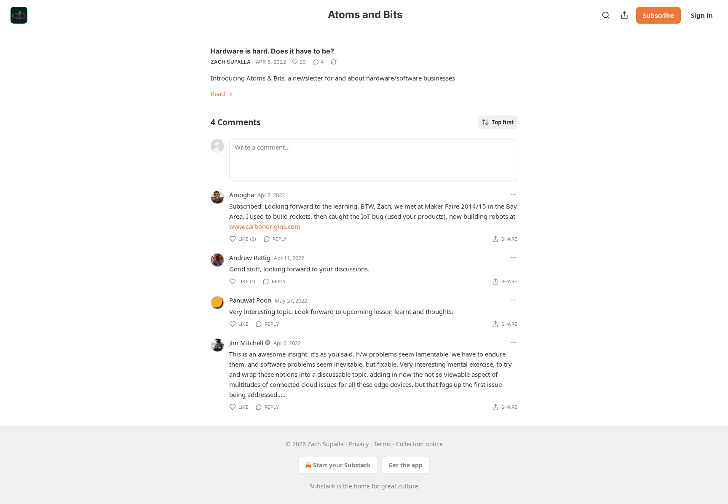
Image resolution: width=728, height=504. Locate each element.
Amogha (241, 194)
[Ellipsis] (513, 194)
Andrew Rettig (249, 257)
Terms (382, 444)
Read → (222, 93)
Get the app (405, 465)
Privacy (359, 444)
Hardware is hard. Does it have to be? (272, 51)
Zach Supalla (231, 62)
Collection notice (419, 444)
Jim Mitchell (246, 342)
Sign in (702, 15)
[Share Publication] (624, 15)
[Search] (605, 15)
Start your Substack (342, 465)
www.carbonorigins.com (264, 226)
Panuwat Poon (250, 300)
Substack (322, 486)
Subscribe (658, 15)
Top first (503, 122)
